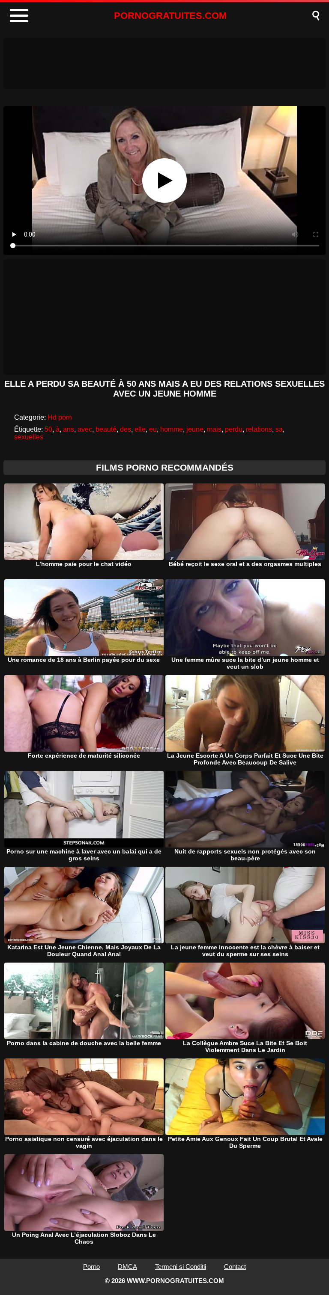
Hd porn (60, 417)
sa (279, 429)
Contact (235, 1266)
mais (214, 429)
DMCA (127, 1266)
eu (153, 429)
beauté (106, 429)
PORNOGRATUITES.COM (170, 15)
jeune (194, 429)
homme (171, 429)
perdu (233, 429)
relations (259, 429)
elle (140, 429)
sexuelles (28, 437)
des (125, 429)
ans (68, 429)
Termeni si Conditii (180, 1266)
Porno (91, 1266)
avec (85, 429)
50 (48, 429)
